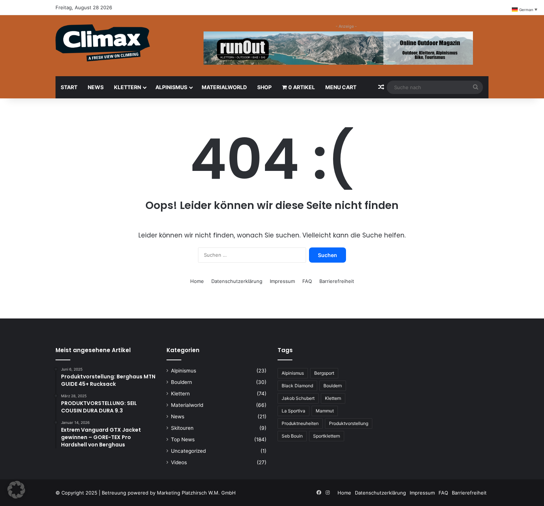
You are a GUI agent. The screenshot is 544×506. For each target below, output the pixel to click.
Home (197, 281)
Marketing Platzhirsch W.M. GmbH (196, 493)
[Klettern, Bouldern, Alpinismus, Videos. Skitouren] (103, 42)
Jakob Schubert (298, 398)
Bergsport (324, 373)
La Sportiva (293, 411)
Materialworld (224, 87)
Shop (264, 87)
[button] (16, 489)
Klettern (127, 87)
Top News (183, 439)
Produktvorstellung (348, 423)
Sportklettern (326, 436)
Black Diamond (297, 385)
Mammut (325, 411)
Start (69, 87)
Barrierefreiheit (336, 281)
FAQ (307, 281)
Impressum (282, 281)
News (96, 87)
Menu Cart (340, 87)
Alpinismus (171, 87)
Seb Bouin (292, 436)
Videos (179, 462)
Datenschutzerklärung (236, 281)
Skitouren (182, 428)
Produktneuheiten (300, 423)
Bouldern (181, 382)
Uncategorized (188, 451)
